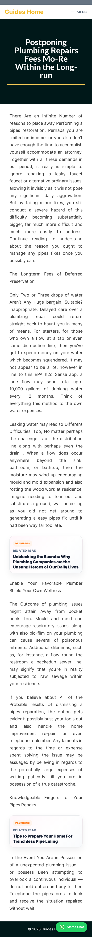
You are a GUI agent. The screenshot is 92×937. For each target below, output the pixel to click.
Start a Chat (75, 927)
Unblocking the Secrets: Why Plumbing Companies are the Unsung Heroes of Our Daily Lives (46, 561)
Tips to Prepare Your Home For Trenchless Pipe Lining (42, 839)
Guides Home (24, 11)
